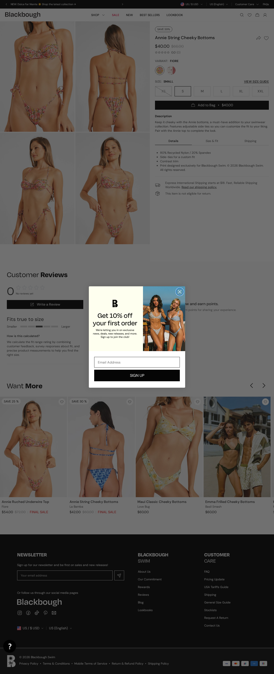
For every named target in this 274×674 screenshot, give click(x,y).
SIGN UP (137, 375)
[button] (9, 646)
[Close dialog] (179, 292)
